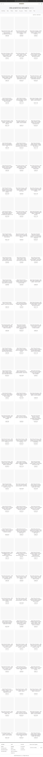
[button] (36, 1)
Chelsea (12, 10)
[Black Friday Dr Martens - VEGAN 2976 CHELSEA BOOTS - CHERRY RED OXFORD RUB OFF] (21, 294)
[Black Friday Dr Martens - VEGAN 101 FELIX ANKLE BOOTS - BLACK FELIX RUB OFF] (7, 294)
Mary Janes (21, 10)
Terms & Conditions (14, 751)
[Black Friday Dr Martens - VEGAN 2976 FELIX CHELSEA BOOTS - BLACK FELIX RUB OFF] (21, 408)
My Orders (22, 748)
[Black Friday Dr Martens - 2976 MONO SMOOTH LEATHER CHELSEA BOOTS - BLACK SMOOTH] (21, 23)
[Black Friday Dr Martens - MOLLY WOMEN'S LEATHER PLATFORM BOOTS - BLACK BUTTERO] (21, 90)
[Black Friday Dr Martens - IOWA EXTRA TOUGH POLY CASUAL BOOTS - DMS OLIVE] (35, 681)
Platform (26, 10)
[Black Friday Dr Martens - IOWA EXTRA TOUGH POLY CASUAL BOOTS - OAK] (7, 704)
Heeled (16, 10)
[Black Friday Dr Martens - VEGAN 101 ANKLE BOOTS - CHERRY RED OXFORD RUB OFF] (7, 135)
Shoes (34, 10)
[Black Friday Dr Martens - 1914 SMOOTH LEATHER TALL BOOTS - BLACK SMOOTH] (7, 725)
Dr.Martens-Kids (3, 751)
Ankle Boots (3, 10)
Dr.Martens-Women (4, 749)
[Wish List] (39, 4)
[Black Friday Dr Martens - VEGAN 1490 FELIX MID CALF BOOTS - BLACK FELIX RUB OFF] (21, 704)
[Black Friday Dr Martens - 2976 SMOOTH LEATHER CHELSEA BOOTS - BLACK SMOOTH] (35, 385)
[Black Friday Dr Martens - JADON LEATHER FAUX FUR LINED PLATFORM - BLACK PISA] (21, 363)
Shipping (12, 746)
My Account (23, 746)
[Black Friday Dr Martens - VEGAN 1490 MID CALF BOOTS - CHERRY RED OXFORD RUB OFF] (21, 725)
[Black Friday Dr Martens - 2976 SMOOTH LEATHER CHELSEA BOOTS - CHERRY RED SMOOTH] (7, 408)
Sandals (30, 10)
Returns (12, 748)
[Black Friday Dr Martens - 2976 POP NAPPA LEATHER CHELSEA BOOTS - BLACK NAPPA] (35, 272)
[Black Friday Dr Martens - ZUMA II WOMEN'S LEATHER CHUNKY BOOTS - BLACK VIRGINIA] (35, 90)
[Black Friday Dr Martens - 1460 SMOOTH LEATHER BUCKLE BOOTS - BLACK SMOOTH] (35, 704)
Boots (8, 10)
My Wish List (23, 749)
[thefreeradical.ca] (21, 4)
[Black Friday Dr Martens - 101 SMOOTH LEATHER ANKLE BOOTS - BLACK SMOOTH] (21, 113)
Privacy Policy (13, 749)
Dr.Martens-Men (3, 748)
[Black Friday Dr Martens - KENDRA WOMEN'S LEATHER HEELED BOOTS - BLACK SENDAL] (21, 385)
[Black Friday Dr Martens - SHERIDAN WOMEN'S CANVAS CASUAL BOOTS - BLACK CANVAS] (35, 659)
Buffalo (2, 746)
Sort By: (35, 14)
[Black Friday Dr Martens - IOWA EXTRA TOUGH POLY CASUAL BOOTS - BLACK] (21, 681)
